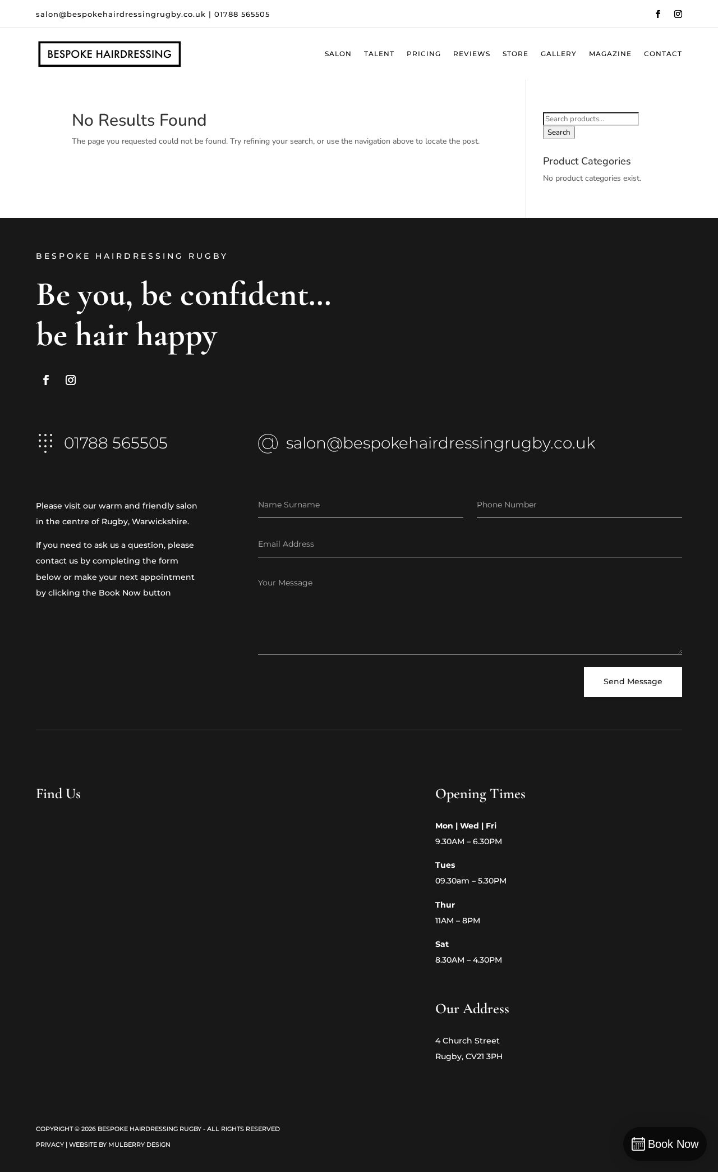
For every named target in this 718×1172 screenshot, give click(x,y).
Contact (663, 54)
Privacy (50, 1144)
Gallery (559, 54)
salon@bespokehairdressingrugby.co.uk (121, 14)
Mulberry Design (139, 1144)
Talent (379, 54)
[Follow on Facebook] (658, 14)
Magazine (610, 54)
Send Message (633, 681)
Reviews (471, 54)
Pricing (424, 54)
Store (515, 54)
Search (558, 132)
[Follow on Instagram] (678, 14)
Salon (338, 54)
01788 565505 (242, 14)
